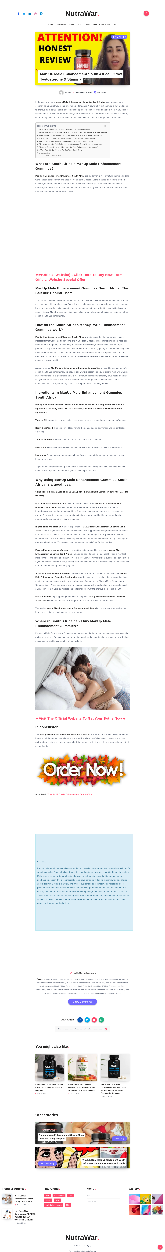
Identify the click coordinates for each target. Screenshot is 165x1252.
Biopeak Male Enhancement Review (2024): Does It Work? (23, 1199)
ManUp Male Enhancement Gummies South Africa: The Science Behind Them (71, 135)
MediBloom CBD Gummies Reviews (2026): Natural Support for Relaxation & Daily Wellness (82, 1087)
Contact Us (61, 24)
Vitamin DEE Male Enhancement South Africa (69, 794)
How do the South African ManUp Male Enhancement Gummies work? (68, 138)
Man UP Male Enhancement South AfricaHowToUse (75, 986)
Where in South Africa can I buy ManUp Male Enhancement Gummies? (68, 147)
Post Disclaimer (56, 155)
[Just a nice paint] (145, 1210)
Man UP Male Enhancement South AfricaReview (104, 990)
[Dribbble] (35, 13)
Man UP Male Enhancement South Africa (63, 979)
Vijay (89, 1246)
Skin (116, 24)
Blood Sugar (59, 1195)
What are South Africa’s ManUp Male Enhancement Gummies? (65, 129)
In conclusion (44, 153)
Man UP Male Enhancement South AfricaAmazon (101, 979)
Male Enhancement (101, 24)
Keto (88, 24)
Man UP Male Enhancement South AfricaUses (102, 993)
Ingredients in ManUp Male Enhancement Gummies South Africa (66, 141)
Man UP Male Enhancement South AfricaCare (85, 983)
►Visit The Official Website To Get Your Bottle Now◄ (61, 150)
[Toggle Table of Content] (105, 126)
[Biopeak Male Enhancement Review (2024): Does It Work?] (7, 1198)
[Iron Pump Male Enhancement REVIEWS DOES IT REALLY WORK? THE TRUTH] (7, 1214)
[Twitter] (24, 13)
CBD (80, 24)
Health (72, 24)
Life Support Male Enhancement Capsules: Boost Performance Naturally (49, 1087)
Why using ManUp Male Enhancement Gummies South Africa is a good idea (71, 144)
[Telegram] (41, 13)
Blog (47, 1195)
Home (50, 24)
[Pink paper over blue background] (134, 1199)
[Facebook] (18, 13)
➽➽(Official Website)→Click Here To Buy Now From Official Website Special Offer (73, 132)
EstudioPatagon (90, 1251)
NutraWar (81, 13)
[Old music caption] (157, 1199)
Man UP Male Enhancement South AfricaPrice (65, 990)
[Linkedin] (30, 13)
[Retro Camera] (145, 1199)
